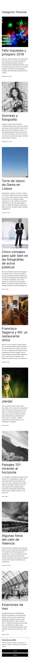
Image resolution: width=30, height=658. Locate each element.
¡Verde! (7, 401)
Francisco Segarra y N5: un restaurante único (15, 334)
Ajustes (15, 655)
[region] (15, 648)
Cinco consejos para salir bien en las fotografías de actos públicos (15, 259)
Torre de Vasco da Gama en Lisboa (13, 184)
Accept (15, 651)
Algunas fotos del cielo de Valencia (12, 539)
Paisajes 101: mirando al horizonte (11, 468)
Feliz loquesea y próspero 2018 (14, 52)
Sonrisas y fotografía (10, 117)
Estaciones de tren (12, 606)
